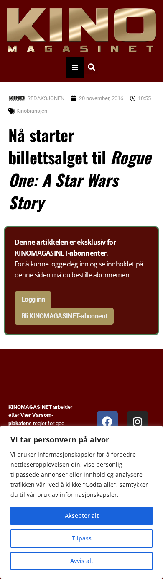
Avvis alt (81, 561)
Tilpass (82, 538)
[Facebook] (107, 421)
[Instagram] (137, 421)
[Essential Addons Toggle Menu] (75, 67)
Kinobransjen (31, 111)
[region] (81, 502)
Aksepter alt (82, 516)
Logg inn (33, 299)
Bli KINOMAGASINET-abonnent (64, 316)
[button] (91, 67)
